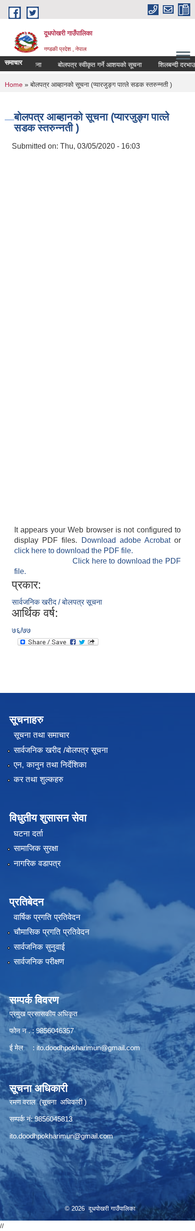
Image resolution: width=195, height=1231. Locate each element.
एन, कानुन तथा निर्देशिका (50, 764)
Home (14, 84)
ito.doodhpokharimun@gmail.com (88, 1048)
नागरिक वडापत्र (37, 863)
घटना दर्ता (28, 833)
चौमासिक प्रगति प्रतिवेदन (51, 931)
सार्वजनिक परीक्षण (39, 961)
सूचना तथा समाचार (41, 735)
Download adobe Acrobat (128, 540)
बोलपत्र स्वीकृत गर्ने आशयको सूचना (92, 64)
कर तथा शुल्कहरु (38, 779)
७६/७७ (21, 630)
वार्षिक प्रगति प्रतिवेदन (47, 917)
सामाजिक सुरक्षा (36, 848)
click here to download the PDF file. (73, 551)
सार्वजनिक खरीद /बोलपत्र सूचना (61, 750)
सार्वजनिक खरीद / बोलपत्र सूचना (57, 602)
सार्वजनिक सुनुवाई (39, 947)
